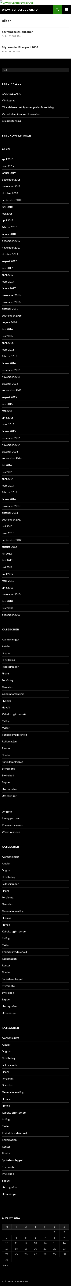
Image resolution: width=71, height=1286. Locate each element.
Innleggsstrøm (11, 818)
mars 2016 (8, 349)
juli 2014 (7, 465)
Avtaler (6, 646)
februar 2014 (9, 492)
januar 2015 (9, 431)
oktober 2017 (10, 254)
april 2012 (7, 573)
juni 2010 (7, 601)
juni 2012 (7, 560)
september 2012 (12, 539)
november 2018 (11, 186)
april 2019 (7, 159)
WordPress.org (11, 831)
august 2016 (9, 322)
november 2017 (11, 247)
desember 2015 (11, 370)
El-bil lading (8, 659)
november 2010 (11, 594)
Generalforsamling (13, 693)
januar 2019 (9, 172)
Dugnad (6, 653)
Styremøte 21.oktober (17, 31)
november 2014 (11, 444)
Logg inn (7, 811)
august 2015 (9, 397)
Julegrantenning (11, 120)
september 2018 (12, 200)
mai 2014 (7, 471)
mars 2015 (8, 424)
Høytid (6, 707)
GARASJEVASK (11, 93)
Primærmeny (66, 9)
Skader (6, 755)
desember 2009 (11, 614)
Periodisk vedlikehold (14, 734)
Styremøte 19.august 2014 (20, 47)
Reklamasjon (9, 741)
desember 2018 (11, 179)
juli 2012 (7, 553)
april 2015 (7, 417)
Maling (6, 721)
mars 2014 (8, 485)
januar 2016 (9, 363)
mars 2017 (8, 281)
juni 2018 (7, 206)
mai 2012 (7, 567)
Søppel (6, 782)
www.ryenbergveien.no (20, 9)
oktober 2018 (10, 193)
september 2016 (12, 315)
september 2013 (12, 519)
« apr (5, 1265)
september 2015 (12, 390)
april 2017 (7, 274)
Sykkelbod (8, 775)
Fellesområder (10, 666)
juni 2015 (7, 403)
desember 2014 (11, 437)
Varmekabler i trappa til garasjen (21, 114)
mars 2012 (8, 580)
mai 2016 (7, 336)
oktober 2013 (10, 512)
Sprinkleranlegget (12, 761)
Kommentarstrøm (12, 825)
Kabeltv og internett (14, 714)
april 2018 (7, 220)
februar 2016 (9, 356)
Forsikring (7, 680)
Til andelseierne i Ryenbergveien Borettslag (28, 107)
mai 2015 (7, 410)
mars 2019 (8, 166)
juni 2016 (7, 329)
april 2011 (7, 587)
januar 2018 (9, 234)
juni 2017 (7, 268)
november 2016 (11, 302)
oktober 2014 (10, 451)
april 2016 (7, 342)
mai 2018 (7, 213)
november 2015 (11, 376)
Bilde (4, 36)
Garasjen (7, 687)
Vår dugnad (8, 100)
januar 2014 (9, 499)
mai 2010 (7, 607)
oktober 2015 (10, 383)
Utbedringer (9, 795)
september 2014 (12, 458)
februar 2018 (9, 227)
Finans (5, 673)
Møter (5, 727)
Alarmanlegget (10, 639)
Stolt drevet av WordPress (15, 1281)
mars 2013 (8, 533)
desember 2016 (11, 295)
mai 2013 (7, 526)
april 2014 (7, 478)
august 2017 (9, 261)
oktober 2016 (10, 308)
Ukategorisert (10, 789)
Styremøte (8, 768)
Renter (6, 748)
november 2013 (11, 505)
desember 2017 (11, 240)
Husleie (6, 700)
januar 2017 (9, 288)
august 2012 (9, 546)
